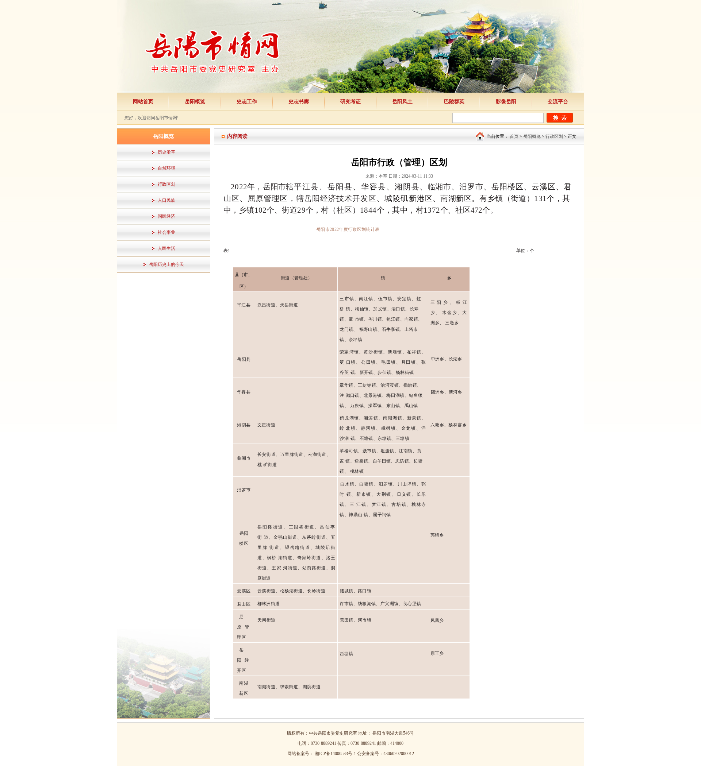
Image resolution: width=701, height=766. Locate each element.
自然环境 (166, 168)
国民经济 (166, 216)
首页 (514, 136)
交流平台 (558, 101)
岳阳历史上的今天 (166, 264)
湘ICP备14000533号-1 (336, 753)
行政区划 (166, 184)
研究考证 (350, 101)
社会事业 (166, 232)
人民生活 (166, 248)
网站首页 (143, 101)
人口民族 (166, 200)
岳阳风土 (402, 101)
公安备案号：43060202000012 (385, 753)
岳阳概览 (195, 101)
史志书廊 (298, 101)
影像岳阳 (506, 101)
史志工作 (247, 101)
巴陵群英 (454, 101)
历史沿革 (166, 152)
